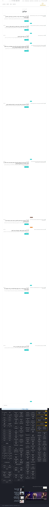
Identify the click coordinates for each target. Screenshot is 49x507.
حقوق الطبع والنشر (27, 0)
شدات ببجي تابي (28, 437)
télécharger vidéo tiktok (7, 477)
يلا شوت (21, 426)
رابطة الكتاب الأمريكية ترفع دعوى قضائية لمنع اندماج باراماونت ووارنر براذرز (16, 498)
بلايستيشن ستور (33, 468)
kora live (4, 429)
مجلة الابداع (39, 448)
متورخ (44, 446)
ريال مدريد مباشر (21, 430)
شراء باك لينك (32, 412)
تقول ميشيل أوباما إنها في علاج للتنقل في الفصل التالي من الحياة (17, 26)
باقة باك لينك (44, 419)
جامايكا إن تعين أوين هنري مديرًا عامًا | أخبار (16, 501)
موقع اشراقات (44, 428)
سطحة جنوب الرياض (21, 455)
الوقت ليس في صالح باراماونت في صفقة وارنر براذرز (16, 489)
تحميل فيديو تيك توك (4, 472)
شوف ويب (39, 436)
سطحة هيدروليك (16, 450)
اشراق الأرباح (39, 460)
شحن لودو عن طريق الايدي (27, 465)
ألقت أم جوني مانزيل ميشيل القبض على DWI (21, 346)
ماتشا (27, 476)
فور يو (27, 459)
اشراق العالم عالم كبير (28, 419)
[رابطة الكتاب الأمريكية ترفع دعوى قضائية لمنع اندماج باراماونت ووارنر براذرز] (22, 497)
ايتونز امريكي (27, 439)
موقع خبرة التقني (44, 444)
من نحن (39, 0)
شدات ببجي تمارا (27, 435)
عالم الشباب (42, 416)
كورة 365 (21, 467)
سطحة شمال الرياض (21, 452)
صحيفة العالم (27, 431)
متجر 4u (33, 451)
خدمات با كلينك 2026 (21, 419)
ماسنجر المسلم (42, 423)
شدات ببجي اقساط (33, 435)
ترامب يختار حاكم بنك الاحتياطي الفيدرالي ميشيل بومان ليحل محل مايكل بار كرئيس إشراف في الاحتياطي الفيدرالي (16, 163)
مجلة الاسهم (44, 438)
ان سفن (44, 435)
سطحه (16, 448)
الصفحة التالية (5, 405)
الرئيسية (25, 9)
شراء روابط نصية (33, 414)
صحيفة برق (39, 427)
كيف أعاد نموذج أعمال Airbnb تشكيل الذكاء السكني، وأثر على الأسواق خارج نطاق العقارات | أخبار (16, 494)
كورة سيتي (16, 467)
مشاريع (16, 421)
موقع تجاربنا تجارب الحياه (16, 419)
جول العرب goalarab (21, 470)
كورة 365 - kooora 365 (10, 426)
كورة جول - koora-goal (10, 415)
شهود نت (39, 455)
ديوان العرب (21, 421)
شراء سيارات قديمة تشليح (18, 464)
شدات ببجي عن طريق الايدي (27, 452)
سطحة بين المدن (21, 450)
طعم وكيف (44, 455)
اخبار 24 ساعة (27, 429)
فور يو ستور (27, 450)
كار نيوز (39, 442)
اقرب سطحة (16, 454)
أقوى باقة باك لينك (16, 417)
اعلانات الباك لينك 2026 (28, 423)
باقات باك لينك (27, 414)
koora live (4, 417)
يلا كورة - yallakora (4, 424)
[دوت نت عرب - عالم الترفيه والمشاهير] (42, 4)
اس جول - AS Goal (4, 426)
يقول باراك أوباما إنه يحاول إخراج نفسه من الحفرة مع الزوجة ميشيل (17, 104)
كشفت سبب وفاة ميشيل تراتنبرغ (23, 36)
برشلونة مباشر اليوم (16, 475)
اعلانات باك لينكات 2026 (7, 462)
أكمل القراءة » (26, 21)
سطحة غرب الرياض (16, 451)
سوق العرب (21, 414)
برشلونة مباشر (16, 428)
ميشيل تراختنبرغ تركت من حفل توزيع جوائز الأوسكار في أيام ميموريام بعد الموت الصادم (16, 289)
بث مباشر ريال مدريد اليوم (16, 470)
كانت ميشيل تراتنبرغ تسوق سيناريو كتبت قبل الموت (20, 230)
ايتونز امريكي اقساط (27, 457)
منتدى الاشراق (32, 420)
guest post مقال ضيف (16, 413)
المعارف (44, 452)
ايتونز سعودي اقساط (32, 441)
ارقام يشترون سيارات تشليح (21, 462)
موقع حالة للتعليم (33, 429)
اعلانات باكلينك (16, 423)
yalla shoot (16, 426)
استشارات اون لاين (39, 450)
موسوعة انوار (44, 460)
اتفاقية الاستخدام (36, 0)
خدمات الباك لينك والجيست (21, 413)
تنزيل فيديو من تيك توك (9, 472)
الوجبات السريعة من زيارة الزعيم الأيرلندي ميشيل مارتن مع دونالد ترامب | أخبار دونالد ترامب (17, 221)
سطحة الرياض (21, 448)
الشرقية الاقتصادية (39, 439)
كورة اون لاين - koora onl (9, 424)
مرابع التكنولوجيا (39, 435)
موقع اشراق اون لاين (39, 429)
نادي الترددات (44, 449)
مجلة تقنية (33, 427)
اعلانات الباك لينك (28, 415)
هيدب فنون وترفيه (33, 431)
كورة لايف (10, 431)
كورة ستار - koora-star (4, 413)
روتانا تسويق (44, 448)
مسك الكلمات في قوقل (44, 433)
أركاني (44, 457)
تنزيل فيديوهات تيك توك (9, 475)
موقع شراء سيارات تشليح (16, 460)
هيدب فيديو (39, 452)
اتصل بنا (23, 0)
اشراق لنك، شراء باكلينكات (33, 416)
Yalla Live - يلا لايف (4, 421)
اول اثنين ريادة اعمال (44, 413)
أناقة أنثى (39, 444)
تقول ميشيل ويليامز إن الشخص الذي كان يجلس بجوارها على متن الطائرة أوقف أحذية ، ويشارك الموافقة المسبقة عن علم (16, 47)
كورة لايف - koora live (10, 454)
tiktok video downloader (4, 475)
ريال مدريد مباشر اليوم (21, 475)
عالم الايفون (44, 441)
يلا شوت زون (9, 467)
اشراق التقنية (39, 432)
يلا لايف (19, 471)
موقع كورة (7, 443)
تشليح (21, 456)
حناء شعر (28, 473)
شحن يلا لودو (33, 464)
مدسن (39, 446)
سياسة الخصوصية (32, 0)
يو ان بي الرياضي (28, 427)
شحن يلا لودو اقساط (27, 441)
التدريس (33, 418)
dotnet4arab (27, 15)
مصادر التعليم (27, 425)
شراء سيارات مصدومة (16, 462)
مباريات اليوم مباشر (21, 429)
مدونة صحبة (44, 459)
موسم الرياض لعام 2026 (33, 423)
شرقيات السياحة (39, 459)
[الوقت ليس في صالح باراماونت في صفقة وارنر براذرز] (22, 489)
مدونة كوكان (39, 441)
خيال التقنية (44, 436)
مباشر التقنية (39, 457)
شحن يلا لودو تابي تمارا (28, 455)
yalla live (19, 479)
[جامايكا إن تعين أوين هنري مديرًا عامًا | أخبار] (22, 501)
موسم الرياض (27, 420)
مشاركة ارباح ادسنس (39, 413)
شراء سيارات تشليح (21, 460)
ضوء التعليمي (44, 427)
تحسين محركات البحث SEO (39, 420)
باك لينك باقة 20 (16, 414)
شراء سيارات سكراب (16, 457)
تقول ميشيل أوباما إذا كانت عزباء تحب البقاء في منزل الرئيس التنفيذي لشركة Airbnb (17, 17)
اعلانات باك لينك (21, 423)
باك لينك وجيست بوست (33, 425)
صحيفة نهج (44, 442)
